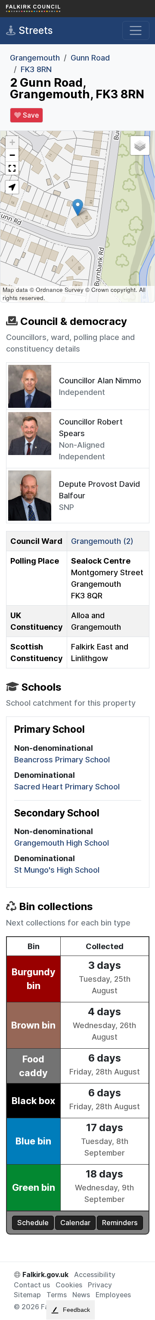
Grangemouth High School (61, 842)
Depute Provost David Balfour (99, 489)
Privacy (100, 1285)
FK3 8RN (36, 69)
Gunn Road (90, 57)
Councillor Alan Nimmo (100, 380)
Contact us (32, 1285)
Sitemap (27, 1295)
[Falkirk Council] (49, 8)
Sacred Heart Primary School (67, 786)
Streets (34, 30)
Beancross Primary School (62, 759)
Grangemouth (35, 57)
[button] (77, 207)
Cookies (69, 1285)
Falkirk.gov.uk (44, 1275)
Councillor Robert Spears (91, 427)
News (81, 1295)
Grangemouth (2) (102, 541)
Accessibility (94, 1275)
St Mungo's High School (56, 869)
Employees (113, 1295)
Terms (56, 1295)
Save (30, 115)
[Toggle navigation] (135, 30)
